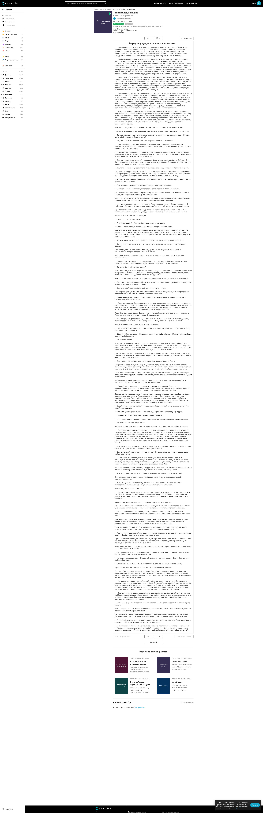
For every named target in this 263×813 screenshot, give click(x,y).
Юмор (7, 104)
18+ (6, 71)
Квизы (7, 56)
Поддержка (9, 809)
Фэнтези (8, 85)
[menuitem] (12, 9)
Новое (7, 51)
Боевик (7, 114)
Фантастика (9, 94)
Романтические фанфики (138, 26)
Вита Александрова (111, 9)
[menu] (12, 63)
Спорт (7, 111)
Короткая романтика (155, 26)
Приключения (10, 108)
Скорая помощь (128, 16)
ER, (121, 16)
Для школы (9, 66)
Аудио (7, 37)
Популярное (9, 47)
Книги (96, 9)
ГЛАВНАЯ (8, 9)
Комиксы (8, 44)
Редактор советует (12, 60)
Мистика (8, 88)
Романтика (9, 78)
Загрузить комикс (192, 3)
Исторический (10, 118)
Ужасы (7, 81)
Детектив (8, 98)
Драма (7, 91)
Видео (7, 41)
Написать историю (176, 3)
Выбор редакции (11, 34)
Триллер (8, 101)
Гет (101, 9)
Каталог (98, 812)
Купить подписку (160, 3)
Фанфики (122, 26)
